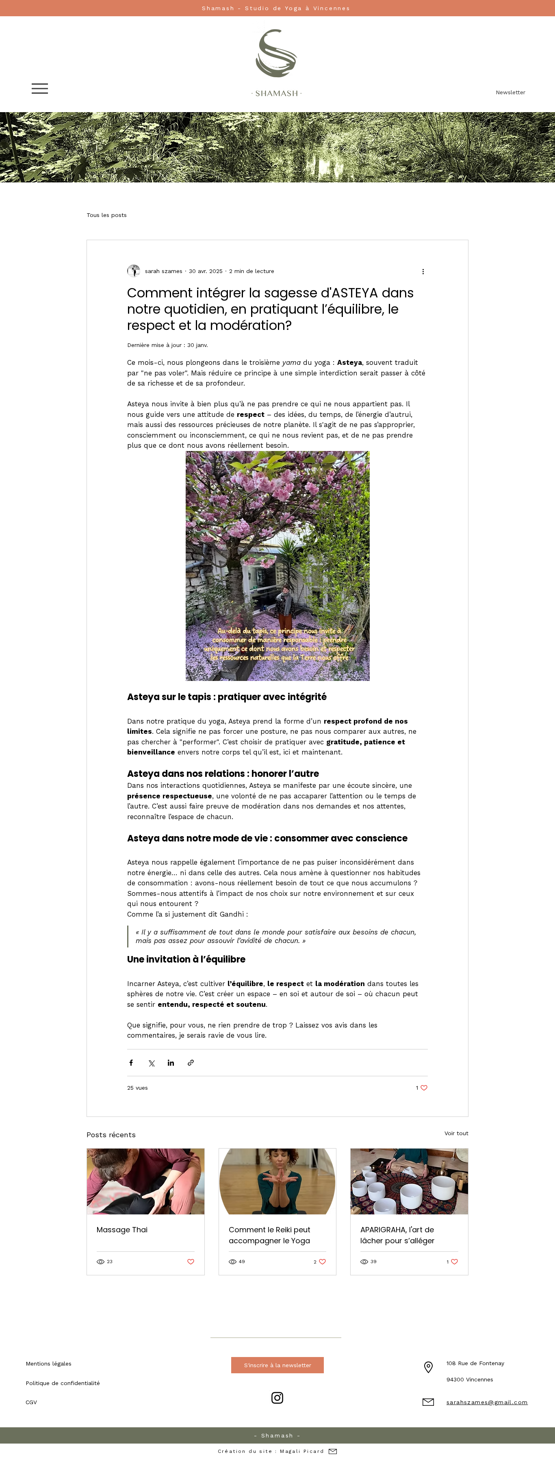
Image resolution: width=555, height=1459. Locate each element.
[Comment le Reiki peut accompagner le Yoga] (277, 1181)
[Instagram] (277, 1398)
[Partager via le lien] (191, 1063)
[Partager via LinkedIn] (171, 1063)
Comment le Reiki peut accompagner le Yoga (269, 1235)
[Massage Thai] (145, 1181)
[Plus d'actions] (423, 271)
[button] (50, 1363)
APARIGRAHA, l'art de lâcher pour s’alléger (397, 1235)
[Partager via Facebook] (131, 1063)
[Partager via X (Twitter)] (151, 1063)
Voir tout (456, 1133)
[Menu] (42, 88)
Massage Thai (122, 1230)
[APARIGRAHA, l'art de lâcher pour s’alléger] (409, 1181)
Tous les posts (107, 215)
